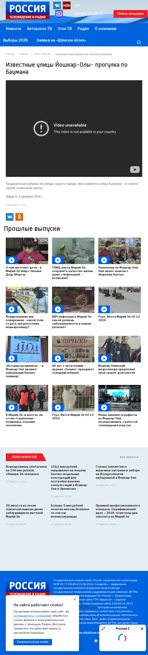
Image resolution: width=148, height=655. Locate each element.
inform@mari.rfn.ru (87, 607)
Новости (24, 54)
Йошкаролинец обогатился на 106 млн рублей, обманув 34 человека (26, 471)
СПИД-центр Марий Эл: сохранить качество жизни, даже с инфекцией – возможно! (72, 273)
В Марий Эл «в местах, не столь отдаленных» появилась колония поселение (24, 420)
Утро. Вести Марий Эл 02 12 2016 (73, 417)
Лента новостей (42, 54)
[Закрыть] (74, 599)
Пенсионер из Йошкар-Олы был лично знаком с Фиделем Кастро (118, 271)
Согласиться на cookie (33, 642)
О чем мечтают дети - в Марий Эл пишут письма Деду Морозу (23, 271)
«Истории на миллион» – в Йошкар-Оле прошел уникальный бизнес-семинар (25, 371)
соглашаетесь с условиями (32, 616)
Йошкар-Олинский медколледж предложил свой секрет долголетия (116, 369)
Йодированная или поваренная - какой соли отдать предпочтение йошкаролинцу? (24, 322)
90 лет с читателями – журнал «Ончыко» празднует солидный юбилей (73, 369)
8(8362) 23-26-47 (88, 13)
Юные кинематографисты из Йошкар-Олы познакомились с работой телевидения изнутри (118, 420)
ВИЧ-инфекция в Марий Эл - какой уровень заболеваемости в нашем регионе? (72, 322)
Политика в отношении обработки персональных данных (89, 633)
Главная (10, 54)
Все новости (129, 457)
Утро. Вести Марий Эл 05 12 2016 (119, 319)
